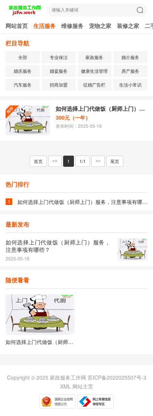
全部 (22, 57)
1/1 (82, 161)
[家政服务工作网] (24, 13)
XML (65, 386)
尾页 (114, 161)
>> (98, 161)
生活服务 (44, 26)
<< (55, 161)
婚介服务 (130, 57)
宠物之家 (100, 26)
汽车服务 (23, 84)
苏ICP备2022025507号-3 (117, 377)
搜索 (140, 10)
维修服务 (72, 26)
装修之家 (128, 26)
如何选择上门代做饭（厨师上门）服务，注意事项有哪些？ (101, 108)
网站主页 (82, 386)
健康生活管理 (94, 71)
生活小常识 (130, 84)
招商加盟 (59, 84)
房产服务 (130, 71)
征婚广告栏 (94, 84)
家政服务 (94, 57)
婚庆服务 (23, 71)
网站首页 (17, 26)
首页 (38, 161)
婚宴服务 (59, 71)
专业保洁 (59, 57)
